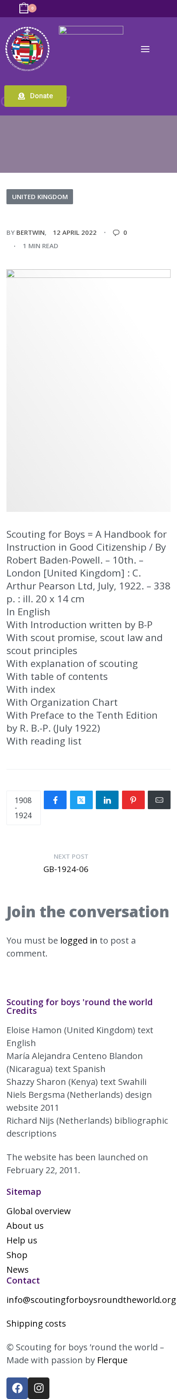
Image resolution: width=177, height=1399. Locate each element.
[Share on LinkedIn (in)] (107, 800)
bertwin (30, 232)
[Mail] (159, 800)
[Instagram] (38, 1388)
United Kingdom (40, 196)
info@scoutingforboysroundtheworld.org (91, 1300)
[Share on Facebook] (55, 800)
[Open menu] (145, 49)
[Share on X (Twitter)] (81, 800)
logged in (79, 940)
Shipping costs (36, 1323)
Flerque (112, 1360)
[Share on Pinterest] (133, 800)
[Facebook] (17, 1388)
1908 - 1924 (23, 807)
